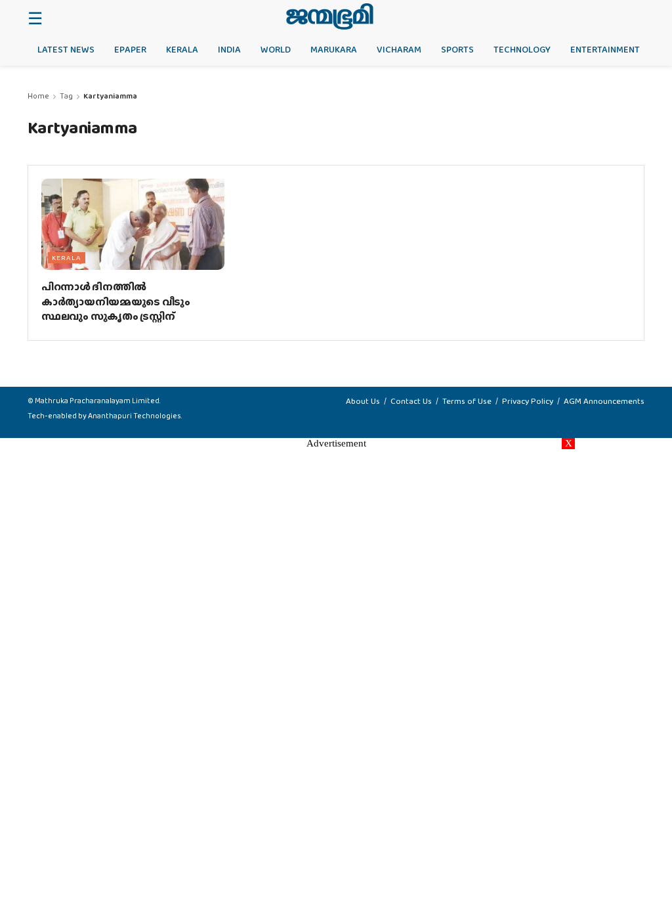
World (276, 49)
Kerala (182, 49)
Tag (66, 96)
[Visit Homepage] (329, 16)
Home (38, 96)
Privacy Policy (527, 401)
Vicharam (399, 49)
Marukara (333, 49)
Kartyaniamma (110, 96)
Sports (457, 49)
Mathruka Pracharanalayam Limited (97, 400)
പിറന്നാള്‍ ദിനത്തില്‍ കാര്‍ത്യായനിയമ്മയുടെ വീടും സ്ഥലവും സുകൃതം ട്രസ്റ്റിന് (115, 301)
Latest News (65, 49)
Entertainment (605, 49)
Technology (522, 49)
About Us (363, 401)
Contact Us (411, 401)
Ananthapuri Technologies (134, 416)
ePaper (130, 49)
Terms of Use (467, 401)
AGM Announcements (604, 401)
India (229, 49)
